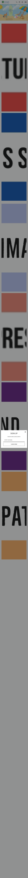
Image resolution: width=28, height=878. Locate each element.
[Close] (25, 432)
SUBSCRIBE (14, 444)
